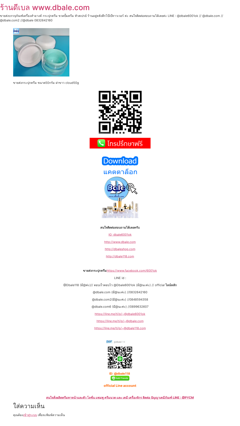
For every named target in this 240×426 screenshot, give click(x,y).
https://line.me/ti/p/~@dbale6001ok (120, 314)
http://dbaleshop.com (120, 249)
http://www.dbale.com (120, 242)
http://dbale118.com (120, 256)
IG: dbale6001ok (120, 234)
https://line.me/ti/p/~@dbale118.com (120, 328)
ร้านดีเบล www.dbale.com (45, 7)
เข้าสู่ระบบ (30, 415)
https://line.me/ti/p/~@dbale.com (120, 321)
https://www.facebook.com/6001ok (132, 270)
